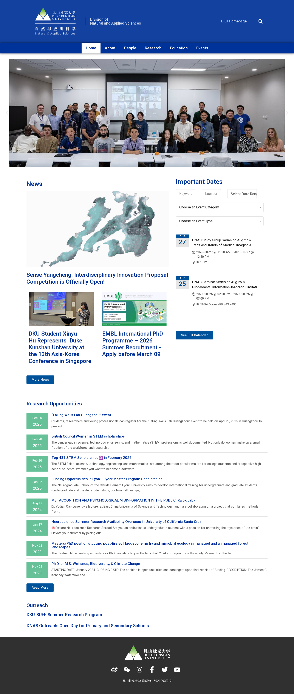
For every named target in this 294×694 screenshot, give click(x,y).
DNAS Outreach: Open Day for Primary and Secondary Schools (88, 625)
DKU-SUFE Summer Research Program (64, 614)
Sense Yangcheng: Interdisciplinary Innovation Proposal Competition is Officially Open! (97, 278)
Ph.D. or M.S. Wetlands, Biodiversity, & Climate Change (96, 563)
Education (179, 48)
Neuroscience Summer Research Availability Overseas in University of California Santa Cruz (126, 521)
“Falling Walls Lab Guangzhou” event (81, 415)
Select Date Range (244, 194)
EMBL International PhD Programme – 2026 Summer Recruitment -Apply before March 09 (132, 343)
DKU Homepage (234, 21)
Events (202, 48)
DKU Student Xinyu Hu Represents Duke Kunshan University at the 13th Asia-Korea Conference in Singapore (60, 347)
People (130, 48)
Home (91, 48)
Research (153, 48)
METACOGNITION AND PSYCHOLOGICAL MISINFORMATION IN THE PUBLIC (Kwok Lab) (123, 500)
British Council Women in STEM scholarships (88, 436)
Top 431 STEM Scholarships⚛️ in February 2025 (91, 457)
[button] (260, 21)
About (110, 48)
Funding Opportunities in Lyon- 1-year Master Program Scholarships (106, 479)
